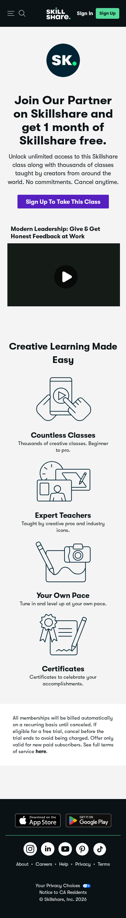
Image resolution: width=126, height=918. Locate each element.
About (22, 864)
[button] (11, 13)
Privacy (83, 864)
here (41, 751)
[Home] (58, 13)
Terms (104, 864)
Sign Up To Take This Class (63, 201)
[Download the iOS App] (37, 820)
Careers (44, 864)
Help (63, 864)
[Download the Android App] (88, 820)
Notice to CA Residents (63, 892)
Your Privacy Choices (58, 885)
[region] (63, 274)
